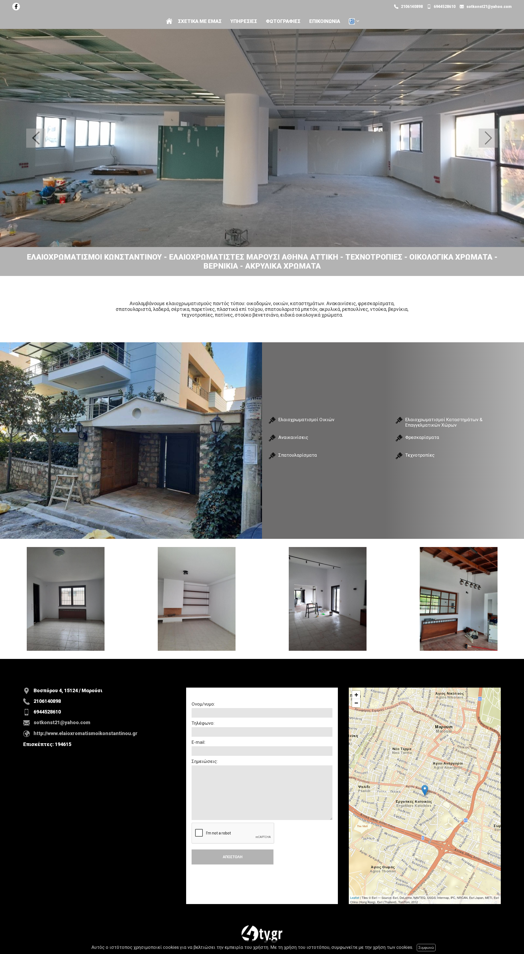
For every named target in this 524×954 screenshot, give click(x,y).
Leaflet (354, 897)
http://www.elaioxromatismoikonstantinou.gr (86, 733)
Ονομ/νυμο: (203, 704)
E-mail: (199, 742)
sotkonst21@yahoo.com (489, 6)
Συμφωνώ (426, 948)
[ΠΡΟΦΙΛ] (169, 21)
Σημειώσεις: (205, 761)
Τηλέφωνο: (203, 723)
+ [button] (356, 694)
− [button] (356, 703)
